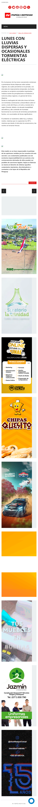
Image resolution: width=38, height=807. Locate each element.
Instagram (21, 7)
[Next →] (34, 191)
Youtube (17, 7)
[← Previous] (4, 191)
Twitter (13, 7)
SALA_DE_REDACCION (24, 33)
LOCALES (32, 183)
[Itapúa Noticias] (19, 19)
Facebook (9, 7)
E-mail (25, 7)
